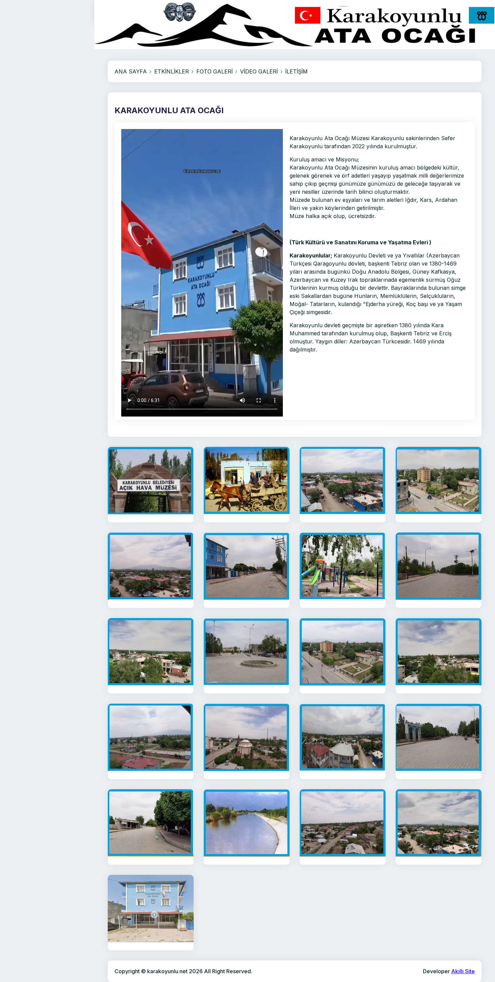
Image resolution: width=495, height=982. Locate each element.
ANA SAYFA (130, 71)
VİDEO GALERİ (259, 71)
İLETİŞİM (296, 71)
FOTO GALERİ (214, 71)
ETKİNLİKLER (171, 71)
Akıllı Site (463, 971)
